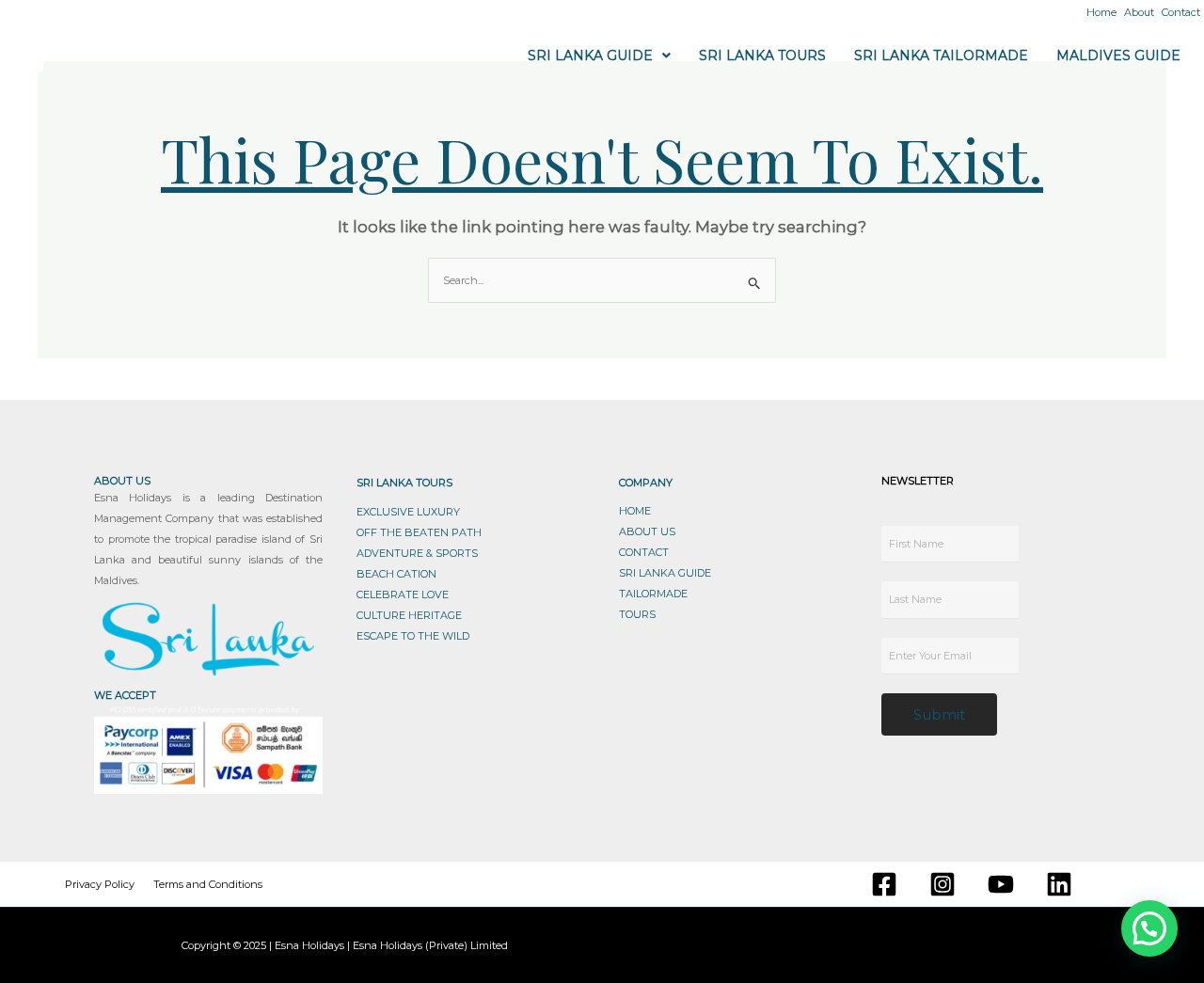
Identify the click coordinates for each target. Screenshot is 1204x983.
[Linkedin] (1059, 884)
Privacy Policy (100, 884)
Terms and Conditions (207, 884)
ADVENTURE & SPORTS (417, 553)
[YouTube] (1001, 884)
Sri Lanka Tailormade (941, 55)
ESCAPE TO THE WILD (412, 635)
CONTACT (644, 552)
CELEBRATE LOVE (402, 594)
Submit (939, 714)
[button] (599, 55)
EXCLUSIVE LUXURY (408, 511)
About (1139, 12)
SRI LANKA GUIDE (665, 572)
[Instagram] (942, 884)
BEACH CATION (396, 573)
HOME (635, 510)
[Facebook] (884, 884)
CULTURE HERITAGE (409, 615)
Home (1101, 12)
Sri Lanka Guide (590, 55)
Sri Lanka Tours (762, 55)
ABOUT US (647, 531)
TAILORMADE (653, 593)
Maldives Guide (1118, 55)
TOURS (637, 614)
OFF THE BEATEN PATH (419, 532)
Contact (1181, 12)
